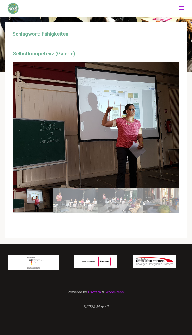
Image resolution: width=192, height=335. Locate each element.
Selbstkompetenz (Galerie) (44, 54)
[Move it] (13, 8)
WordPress (115, 292)
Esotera (94, 292)
